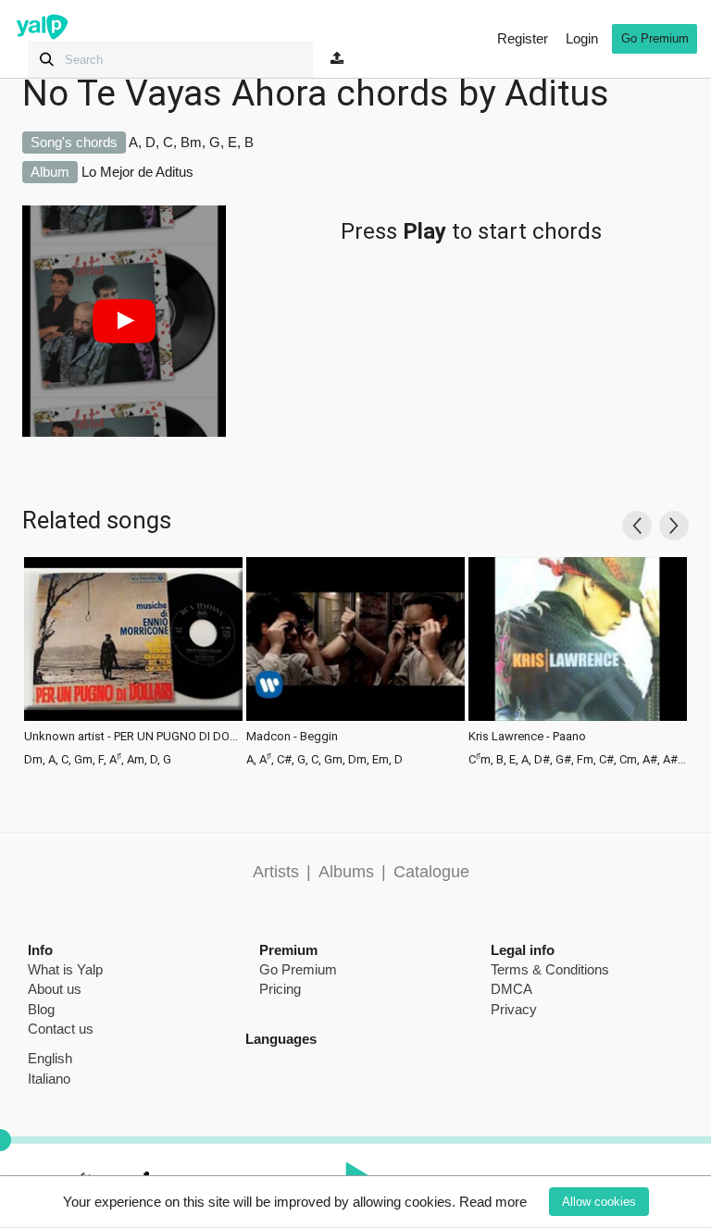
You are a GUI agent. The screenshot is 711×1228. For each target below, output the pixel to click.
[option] (133, 659)
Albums (346, 871)
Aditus (557, 93)
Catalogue (431, 871)
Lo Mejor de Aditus (137, 172)
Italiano (49, 1078)
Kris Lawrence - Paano (527, 736)
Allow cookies (599, 1202)
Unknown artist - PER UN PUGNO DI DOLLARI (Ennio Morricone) (133, 736)
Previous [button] (637, 525)
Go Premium (655, 38)
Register (522, 38)
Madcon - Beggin (292, 736)
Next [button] (674, 525)
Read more (493, 1201)
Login (582, 38)
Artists (276, 871)
